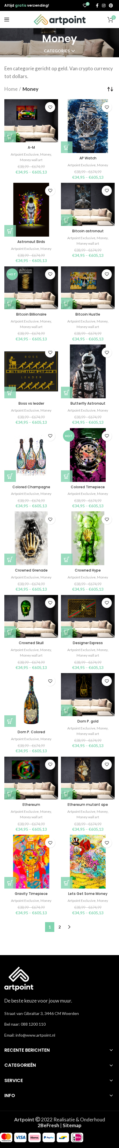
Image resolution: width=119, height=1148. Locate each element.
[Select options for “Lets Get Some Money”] (66, 883)
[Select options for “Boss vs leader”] (10, 392)
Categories (57, 51)
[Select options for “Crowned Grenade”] (10, 559)
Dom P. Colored (31, 731)
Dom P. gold (87, 721)
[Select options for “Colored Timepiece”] (66, 476)
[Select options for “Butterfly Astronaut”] (66, 392)
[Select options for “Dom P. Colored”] (10, 721)
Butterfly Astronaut (87, 403)
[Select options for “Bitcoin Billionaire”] (10, 303)
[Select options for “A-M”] (10, 136)
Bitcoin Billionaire (31, 314)
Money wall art (31, 160)
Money (45, 154)
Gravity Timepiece (31, 893)
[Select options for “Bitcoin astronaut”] (66, 220)
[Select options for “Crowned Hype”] (66, 559)
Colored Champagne (31, 486)
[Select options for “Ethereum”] (10, 793)
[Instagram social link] (103, 5)
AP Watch (87, 158)
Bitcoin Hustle (87, 314)
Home (11, 89)
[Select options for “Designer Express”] (66, 632)
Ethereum (31, 804)
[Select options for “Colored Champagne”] (10, 476)
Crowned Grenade (31, 570)
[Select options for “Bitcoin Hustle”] (66, 303)
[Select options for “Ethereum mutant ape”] (66, 793)
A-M (31, 147)
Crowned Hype (88, 570)
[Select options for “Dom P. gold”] (66, 710)
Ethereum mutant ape (88, 804)
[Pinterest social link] (111, 5)
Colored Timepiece (88, 486)
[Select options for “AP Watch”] (66, 147)
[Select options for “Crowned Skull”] (10, 632)
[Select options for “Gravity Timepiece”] (10, 883)
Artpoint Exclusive (25, 154)
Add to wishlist (50, 107)
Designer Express (88, 642)
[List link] (59, 1024)
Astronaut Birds (31, 241)
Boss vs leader (31, 403)
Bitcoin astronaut (88, 231)
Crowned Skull (31, 642)
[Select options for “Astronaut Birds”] (10, 231)
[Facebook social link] (97, 5)
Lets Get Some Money (87, 893)
